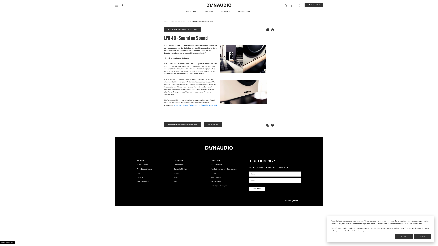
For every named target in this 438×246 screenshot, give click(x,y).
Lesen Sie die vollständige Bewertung (182, 29)
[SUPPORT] (299, 5)
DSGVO (213, 173)
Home (166, 21)
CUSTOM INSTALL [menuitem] (245, 12)
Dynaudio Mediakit (180, 169)
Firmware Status (143, 182)
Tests (176, 177)
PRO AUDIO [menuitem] (209, 12)
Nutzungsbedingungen (219, 186)
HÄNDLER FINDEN (314, 5)
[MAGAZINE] (285, 5)
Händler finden (179, 165)
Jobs (175, 182)
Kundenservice (142, 165)
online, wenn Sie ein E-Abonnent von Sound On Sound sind (195, 105)
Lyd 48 (189, 21)
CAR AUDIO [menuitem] (225, 12)
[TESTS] (292, 5)
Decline (422, 236)
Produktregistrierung (144, 169)
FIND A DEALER (213, 124)
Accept (404, 236)
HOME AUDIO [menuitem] (191, 12)
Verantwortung (216, 177)
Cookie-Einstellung (7, 242)
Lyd (183, 21)
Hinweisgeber (216, 182)
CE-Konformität (216, 165)
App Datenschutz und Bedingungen (224, 169)
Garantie (140, 177)
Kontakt (176, 173)
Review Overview (175, 21)
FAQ (138, 173)
